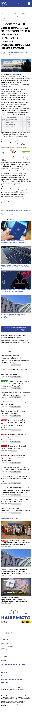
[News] (18, 3)
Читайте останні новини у (16, 329)
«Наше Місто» (6, 86)
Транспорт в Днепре (7, 646)
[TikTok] (20, 3)
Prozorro (20, 84)
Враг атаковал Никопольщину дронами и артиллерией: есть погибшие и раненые (15, 342)
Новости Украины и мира (8, 645)
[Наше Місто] (4, 3)
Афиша (14, 451)
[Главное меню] (29, 3)
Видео (3, 648)
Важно (11, 210)
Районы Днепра (6, 650)
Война (16, 210)
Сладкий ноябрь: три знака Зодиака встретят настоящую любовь (13, 336)
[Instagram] (15, 3)
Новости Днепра (8, 14)
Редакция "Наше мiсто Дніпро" (17, 52)
